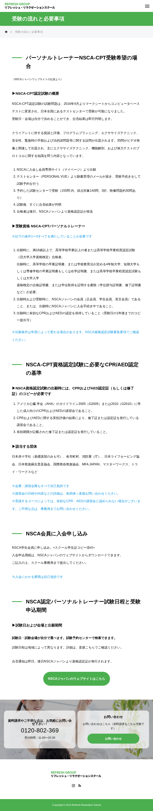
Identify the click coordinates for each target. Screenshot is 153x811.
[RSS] (79, 785)
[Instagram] (73, 785)
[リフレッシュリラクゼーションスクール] (30, 6)
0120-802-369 (40, 730)
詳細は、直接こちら (80, 647)
